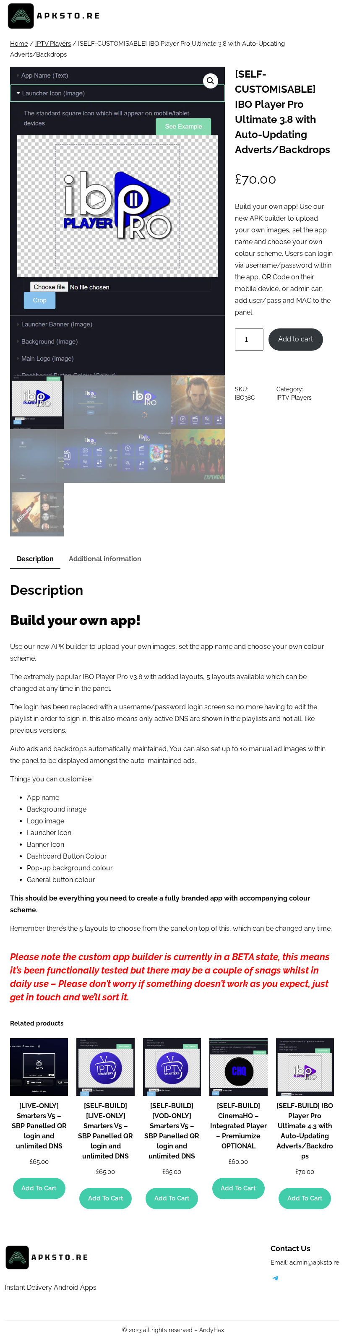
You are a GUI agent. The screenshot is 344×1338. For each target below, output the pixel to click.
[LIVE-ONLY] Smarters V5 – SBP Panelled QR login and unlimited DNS (39, 1126)
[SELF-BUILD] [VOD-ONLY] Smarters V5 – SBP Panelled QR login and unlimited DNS (171, 1131)
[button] (210, 81)
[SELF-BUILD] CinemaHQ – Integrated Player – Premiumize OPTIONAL (238, 1126)
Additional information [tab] (105, 559)
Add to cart (295, 339)
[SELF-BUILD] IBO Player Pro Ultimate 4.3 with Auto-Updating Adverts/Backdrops (304, 1131)
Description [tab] (35, 559)
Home (19, 43)
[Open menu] (328, 16)
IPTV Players (53, 43)
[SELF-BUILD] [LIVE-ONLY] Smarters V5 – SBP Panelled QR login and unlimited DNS (105, 1131)
